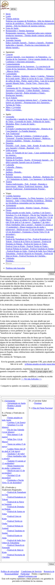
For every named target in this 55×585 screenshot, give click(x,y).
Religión (9, 174)
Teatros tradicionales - (15, 184)
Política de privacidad (10, 571)
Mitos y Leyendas (13, 107)
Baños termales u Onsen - (35, 93)
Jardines (9, 169)
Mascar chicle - (13, 71)
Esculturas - (37, 141)
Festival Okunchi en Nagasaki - (30, 253)
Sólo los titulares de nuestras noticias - (30, 26)
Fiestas (8, 210)
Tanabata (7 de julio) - (41, 222)
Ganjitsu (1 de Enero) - (42, 213)
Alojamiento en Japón (16, 403)
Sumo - (24, 145)
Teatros (9, 182)
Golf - (18, 145)
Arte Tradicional (12, 133)
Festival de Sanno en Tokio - (36, 244)
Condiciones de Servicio (31, 571)
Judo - (30, 145)
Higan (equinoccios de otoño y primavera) (13, 467)
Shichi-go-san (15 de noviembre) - (31, 229)
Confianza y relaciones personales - (21, 62)
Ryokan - (45, 208)
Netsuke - (27, 141)
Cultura (9, 86)
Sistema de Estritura (14, 157)
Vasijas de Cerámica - (23, 136)
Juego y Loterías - (38, 76)
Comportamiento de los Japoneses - (21, 66)
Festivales (10, 237)
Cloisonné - (11, 138)
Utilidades (10, 258)
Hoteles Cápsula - (33, 208)
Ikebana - (10, 136)
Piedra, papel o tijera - (30, 81)
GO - (38, 148)
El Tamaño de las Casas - (23, 153)
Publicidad (25, 574)
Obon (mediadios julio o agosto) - (20, 225)
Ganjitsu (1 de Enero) (16, 422)
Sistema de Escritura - (15, 160)
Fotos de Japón (12, 28)
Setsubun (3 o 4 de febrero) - (18, 215)
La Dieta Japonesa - (36, 198)
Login (8, 16)
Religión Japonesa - (14, 177)
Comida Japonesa (13, 196)
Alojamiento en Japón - (16, 208)
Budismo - (37, 177)
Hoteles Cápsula (14, 405)
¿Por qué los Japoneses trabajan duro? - (22, 100)
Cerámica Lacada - (41, 136)
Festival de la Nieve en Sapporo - (27, 241)
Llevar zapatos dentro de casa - (41, 59)
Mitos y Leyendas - (14, 110)
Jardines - (10, 172)
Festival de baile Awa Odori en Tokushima (13, 541)
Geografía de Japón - (24, 121)
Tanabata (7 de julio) (16, 454)
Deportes (9, 143)
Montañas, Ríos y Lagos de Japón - (21, 124)
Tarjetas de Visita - (13, 105)
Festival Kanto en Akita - (18, 251)
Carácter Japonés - (14, 57)
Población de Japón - (42, 121)
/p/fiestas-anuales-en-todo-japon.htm (40, 364)
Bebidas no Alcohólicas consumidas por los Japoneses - (29, 201)
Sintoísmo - (28, 177)
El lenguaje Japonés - (41, 160)
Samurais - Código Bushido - (29, 90)
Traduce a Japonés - (37, 43)
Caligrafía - (11, 167)
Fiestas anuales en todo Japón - (19, 213)
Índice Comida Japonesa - (17, 198)
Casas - (9, 153)
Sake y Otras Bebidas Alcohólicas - (30, 200)
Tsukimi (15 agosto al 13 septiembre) (13, 462)
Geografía (10, 117)
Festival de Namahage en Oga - (19, 239)
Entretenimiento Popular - (35, 189)
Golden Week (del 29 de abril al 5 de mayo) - (28, 221)
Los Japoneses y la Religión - (42, 179)
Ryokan (10, 408)
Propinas (38, 403)
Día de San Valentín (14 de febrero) (13, 431)
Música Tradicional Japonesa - (31, 186)
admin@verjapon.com (27, 576)
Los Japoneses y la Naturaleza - (35, 57)
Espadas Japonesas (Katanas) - (29, 138)
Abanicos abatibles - (14, 141)
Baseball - (31, 148)
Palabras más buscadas (15, 268)
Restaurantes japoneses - (16, 33)
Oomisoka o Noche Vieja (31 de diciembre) (13, 481)
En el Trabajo (11, 98)
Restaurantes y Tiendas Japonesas (20, 31)
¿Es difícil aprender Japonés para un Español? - (29, 161)
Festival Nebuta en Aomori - (18, 249)
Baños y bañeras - (13, 76)
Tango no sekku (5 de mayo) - (27, 220)
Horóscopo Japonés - (14, 95)
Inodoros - (26, 76)
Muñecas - (46, 138)
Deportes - (10, 145)
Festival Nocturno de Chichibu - (32, 256)
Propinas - (10, 261)
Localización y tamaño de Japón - (20, 119)
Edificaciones (11, 150)
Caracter (9, 54)
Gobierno (10, 126)
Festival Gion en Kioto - (16, 246)
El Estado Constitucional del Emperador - (23, 129)
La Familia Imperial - (28, 131)
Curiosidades (11, 74)
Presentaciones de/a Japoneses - (37, 102)
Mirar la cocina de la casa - (33, 78)
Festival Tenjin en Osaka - (38, 246)
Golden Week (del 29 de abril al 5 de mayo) (13, 450)
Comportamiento (13, 64)
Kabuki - (34, 184)
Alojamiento (11, 205)
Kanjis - (28, 160)
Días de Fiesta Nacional (43, 408)
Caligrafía (10, 165)
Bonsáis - (18, 172)
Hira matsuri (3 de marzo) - (26, 217)
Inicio (8, 14)
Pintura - (19, 167)
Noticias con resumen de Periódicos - (22, 21)
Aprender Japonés (13, 40)
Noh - (27, 184)
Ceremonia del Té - (14, 88)
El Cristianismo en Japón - (18, 179)
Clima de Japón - (42, 119)
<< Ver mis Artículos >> (31, 379)
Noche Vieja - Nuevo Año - (37, 83)
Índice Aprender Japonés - (17, 43)
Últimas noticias (12, 19)
